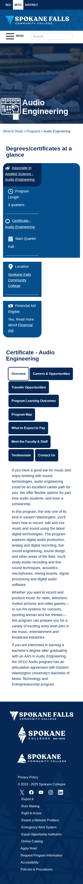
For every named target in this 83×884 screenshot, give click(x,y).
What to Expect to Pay (28, 428)
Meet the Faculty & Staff (29, 441)
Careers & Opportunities (51, 373)
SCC (8, 4)
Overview (18, 373)
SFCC (18, 4)
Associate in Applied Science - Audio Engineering (20, 174)
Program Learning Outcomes (33, 401)
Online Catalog (32, 841)
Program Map (21, 414)
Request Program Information (41, 855)
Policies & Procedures (36, 869)
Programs (33, 131)
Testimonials (21, 455)
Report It (27, 799)
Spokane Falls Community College (19, 280)
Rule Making (30, 806)
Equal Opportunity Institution (41, 834)
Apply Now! (29, 848)
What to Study (13, 131)
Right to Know (31, 813)
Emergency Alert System (38, 827)
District (31, 4)
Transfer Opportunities (28, 387)
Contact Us (46, 455)
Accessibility (29, 862)
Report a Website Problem (40, 820)
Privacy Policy (28, 777)
